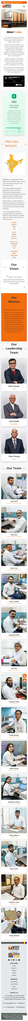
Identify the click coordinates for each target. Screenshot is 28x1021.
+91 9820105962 (17, 2)
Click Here (5, 25)
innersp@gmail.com (10, 1001)
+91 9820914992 (20, 1005)
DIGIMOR (19, 1016)
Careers (14, 973)
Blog (14, 984)
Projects (14, 968)
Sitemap (17, 1014)
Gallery (14, 971)
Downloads (14, 979)
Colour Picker (14, 982)
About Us (14, 966)
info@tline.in (8, 2)
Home (14, 964)
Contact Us (14, 987)
